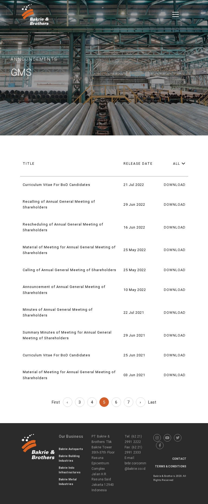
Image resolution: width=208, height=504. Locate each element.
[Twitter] (177, 438)
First (56, 402)
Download (175, 185)
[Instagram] (157, 438)
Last (152, 402)
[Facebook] (160, 445)
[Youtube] (167, 438)
